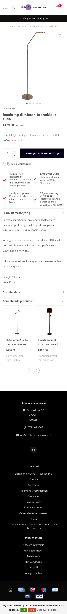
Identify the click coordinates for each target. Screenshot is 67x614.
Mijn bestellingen (33, 550)
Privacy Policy (33, 501)
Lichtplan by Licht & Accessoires (33, 473)
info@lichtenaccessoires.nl (35, 434)
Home (12, 26)
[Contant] (10, 590)
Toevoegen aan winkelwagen (42, 153)
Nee (32, 610)
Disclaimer (34, 496)
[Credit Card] (21, 590)
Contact (33, 479)
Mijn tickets (33, 556)
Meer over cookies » (47, 610)
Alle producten (33, 573)
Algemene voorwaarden (34, 490)
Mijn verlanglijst (33, 561)
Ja (23, 610)
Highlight (9, 108)
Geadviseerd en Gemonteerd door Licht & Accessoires (33, 526)
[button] (27, 103)
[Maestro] (43, 590)
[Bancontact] (55, 590)
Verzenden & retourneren (33, 513)
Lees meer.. (17, 140)
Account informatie (33, 544)
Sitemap (33, 518)
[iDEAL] (32, 590)
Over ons (33, 484)
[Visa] (39, 596)
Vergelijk (34, 567)
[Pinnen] (28, 596)
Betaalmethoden (33, 507)
